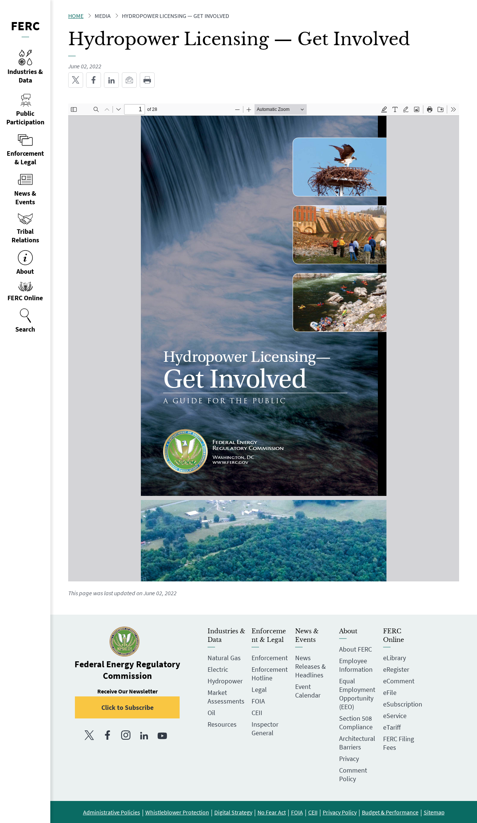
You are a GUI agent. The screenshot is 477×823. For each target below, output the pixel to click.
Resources (222, 724)
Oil (211, 712)
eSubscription (402, 704)
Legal (259, 689)
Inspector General (265, 728)
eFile (390, 692)
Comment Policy (353, 774)
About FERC (355, 649)
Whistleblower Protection (177, 812)
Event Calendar (307, 690)
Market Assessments (226, 696)
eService (395, 715)
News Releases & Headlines (310, 666)
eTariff (392, 727)
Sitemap (434, 812)
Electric (218, 669)
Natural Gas (224, 657)
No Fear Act (272, 812)
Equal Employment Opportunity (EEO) (357, 694)
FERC (25, 26)
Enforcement (270, 657)
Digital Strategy (233, 812)
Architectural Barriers (357, 742)
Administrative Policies (111, 812)
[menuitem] (25, 320)
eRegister (396, 669)
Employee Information (356, 665)
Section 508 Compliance (356, 722)
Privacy (349, 758)
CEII (257, 712)
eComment (398, 681)
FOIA (258, 701)
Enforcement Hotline (270, 673)
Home (75, 15)
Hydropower (225, 681)
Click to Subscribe (127, 707)
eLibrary (394, 657)
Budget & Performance (390, 812)
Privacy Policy (340, 812)
